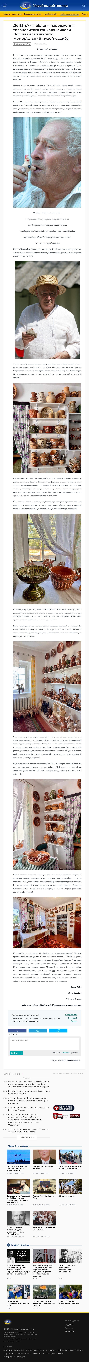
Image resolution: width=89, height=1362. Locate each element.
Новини (6, 14)
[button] (4, 5)
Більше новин (26, 1137)
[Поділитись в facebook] (17, 1030)
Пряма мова (10, 1354)
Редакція (69, 1325)
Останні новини (11, 1074)
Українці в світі (50, 14)
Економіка (39, 1354)
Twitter (74, 1021)
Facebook (72, 1018)
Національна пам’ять (69, 14)
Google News (71, 1015)
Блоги (61, 1354)
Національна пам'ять (22, 44)
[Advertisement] (69, 1088)
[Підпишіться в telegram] (38, 1030)
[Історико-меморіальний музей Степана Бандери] (78, 1116)
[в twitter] (58, 1030)
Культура (51, 1354)
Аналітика (17, 14)
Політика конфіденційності (12, 1342)
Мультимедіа (25, 1354)
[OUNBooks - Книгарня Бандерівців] (69, 1108)
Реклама (69, 1328)
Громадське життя (32, 14)
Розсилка (69, 1331)
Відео (10, 1278)
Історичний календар (15, 1357)
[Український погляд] (7, 1322)
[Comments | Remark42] (44, 1049)
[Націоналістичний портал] (60, 1116)
